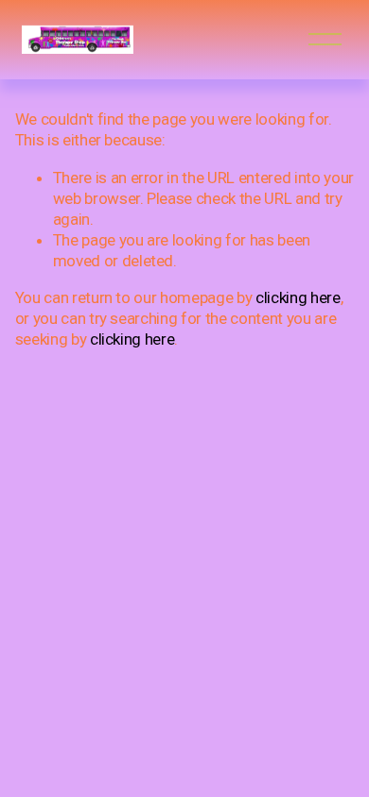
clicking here (298, 297)
